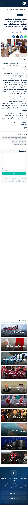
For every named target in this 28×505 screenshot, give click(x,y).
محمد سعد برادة (22, 141)
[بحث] (2, 3)
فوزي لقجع (14, 141)
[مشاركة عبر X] (17, 36)
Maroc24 (23, 32)
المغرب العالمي (14, 9)
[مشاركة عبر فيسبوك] (21, 36)
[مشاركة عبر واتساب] (25, 36)
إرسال (14, 173)
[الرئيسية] (26, 15)
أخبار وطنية (23, 9)
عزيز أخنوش (19, 134)
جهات (7, 9)
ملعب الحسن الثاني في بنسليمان (19, 144)
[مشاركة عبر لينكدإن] (13, 36)
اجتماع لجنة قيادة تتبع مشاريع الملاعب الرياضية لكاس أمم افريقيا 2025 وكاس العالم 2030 (14, 138)
